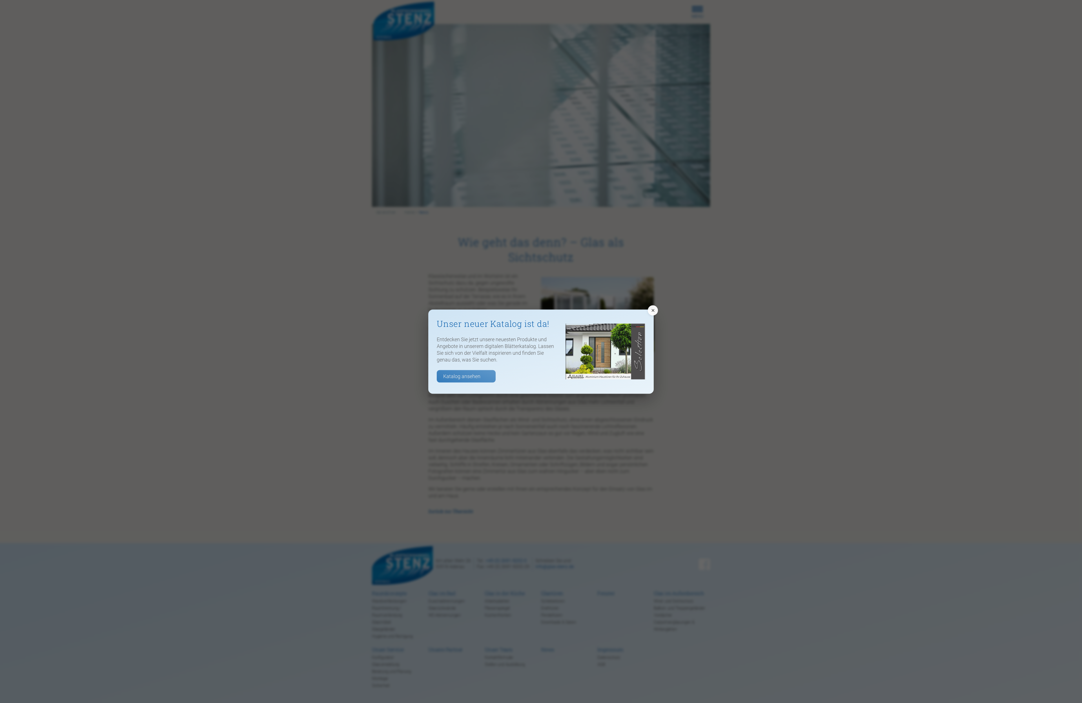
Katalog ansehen (461, 376)
